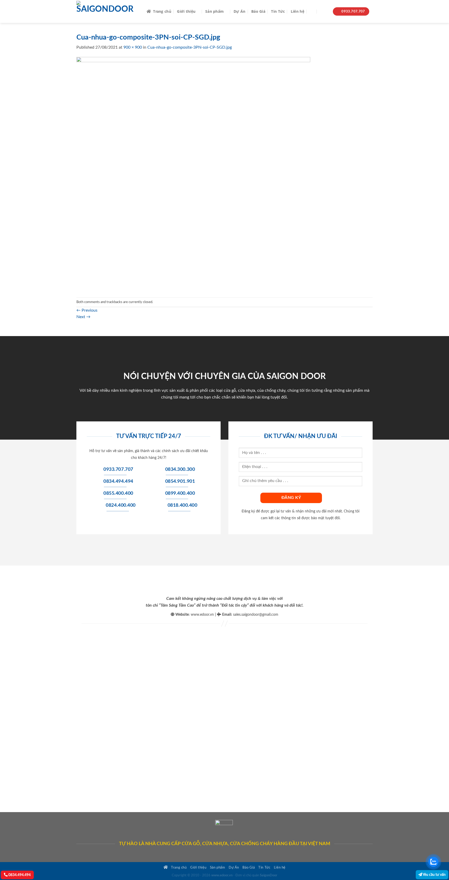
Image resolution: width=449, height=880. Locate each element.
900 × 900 (132, 47)
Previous (86, 310)
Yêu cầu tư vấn (434, 875)
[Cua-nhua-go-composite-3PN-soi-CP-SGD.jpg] (193, 174)
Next (83, 317)
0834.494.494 (19, 875)
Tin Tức (278, 11)
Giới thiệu (186, 11)
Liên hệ (297, 11)
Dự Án (239, 11)
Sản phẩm (214, 11)
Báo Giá (258, 11)
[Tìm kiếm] (312, 11)
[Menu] (323, 11)
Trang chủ (162, 11)
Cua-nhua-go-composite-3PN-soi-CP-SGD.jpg (189, 47)
